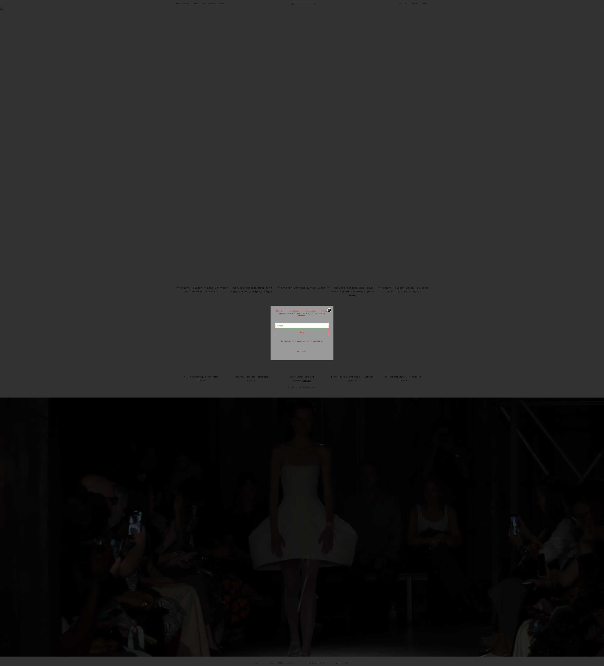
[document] (302, 333)
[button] (329, 310)
